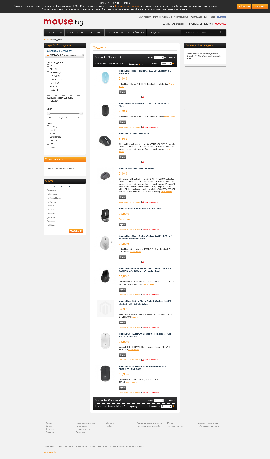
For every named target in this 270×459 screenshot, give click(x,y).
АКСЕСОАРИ (115, 32)
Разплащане (196, 17)
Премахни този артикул (83, 55)
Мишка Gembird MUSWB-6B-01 (134, 133)
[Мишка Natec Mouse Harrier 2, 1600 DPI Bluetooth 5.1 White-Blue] (105, 77)
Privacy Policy (50, 446)
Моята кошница (181, 17)
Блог (206, 17)
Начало (47, 39)
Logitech (53, 194)
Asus (51, 209)
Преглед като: (101, 63)
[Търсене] (223, 32)
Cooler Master (55, 198)
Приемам (245, 6)
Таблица (119, 63)
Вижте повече (169, 117)
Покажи (150, 57)
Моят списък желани (162, 17)
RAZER (52, 217)
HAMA (52, 225)
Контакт (142, 446)
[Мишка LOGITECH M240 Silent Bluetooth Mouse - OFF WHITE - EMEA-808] (105, 341)
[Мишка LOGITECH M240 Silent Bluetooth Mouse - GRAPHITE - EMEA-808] (105, 373)
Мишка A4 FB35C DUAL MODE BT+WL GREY (140, 208)
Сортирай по (154, 63)
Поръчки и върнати (127, 446)
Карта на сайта (66, 446)
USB (90, 32)
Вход (213, 17)
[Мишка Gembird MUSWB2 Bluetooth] (105, 175)
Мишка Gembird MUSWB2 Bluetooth (136, 168)
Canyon (52, 202)
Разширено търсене (107, 446)
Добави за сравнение (150, 97)
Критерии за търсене (85, 446)
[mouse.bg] (63, 22)
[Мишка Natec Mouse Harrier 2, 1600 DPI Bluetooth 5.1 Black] (105, 110)
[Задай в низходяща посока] (173, 63)
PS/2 (99, 32)
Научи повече (260, 6)
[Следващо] (144, 64)
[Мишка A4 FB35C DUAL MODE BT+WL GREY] (105, 215)
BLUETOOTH (75, 32)
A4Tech (52, 221)
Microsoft (53, 190)
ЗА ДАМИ (155, 32)
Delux (51, 206)
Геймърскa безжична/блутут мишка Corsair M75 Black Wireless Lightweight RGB (204, 56)
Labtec (52, 213)
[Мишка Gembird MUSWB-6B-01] (105, 140)
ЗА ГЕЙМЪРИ (136, 32)
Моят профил (145, 17)
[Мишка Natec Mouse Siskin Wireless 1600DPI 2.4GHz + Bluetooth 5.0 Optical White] (105, 243)
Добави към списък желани (129, 97)
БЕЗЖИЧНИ (55, 32)
